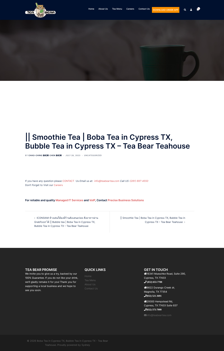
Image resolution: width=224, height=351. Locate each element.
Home (91, 8)
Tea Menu (117, 8)
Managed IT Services (69, 200)
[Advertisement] (112, 103)
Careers (130, 8)
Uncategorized (93, 155)
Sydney (86, 344)
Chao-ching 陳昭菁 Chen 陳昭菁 (45, 155)
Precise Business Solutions (126, 200)
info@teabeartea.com (106, 180)
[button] (185, 10)
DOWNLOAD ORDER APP (165, 10)
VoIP (92, 200)
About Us (103, 8)
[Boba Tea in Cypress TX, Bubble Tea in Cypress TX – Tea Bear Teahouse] (40, 9)
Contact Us (144, 8)
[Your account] (191, 10)
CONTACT (68, 180)
